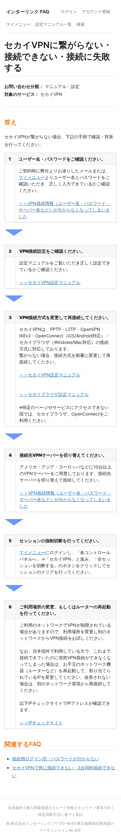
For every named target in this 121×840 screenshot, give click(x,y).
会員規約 (15, 807)
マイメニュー (18, 24)
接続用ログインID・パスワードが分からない (55, 758)
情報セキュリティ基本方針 (88, 807)
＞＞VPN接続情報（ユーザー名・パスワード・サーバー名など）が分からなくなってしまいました (64, 210)
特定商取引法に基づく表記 (60, 814)
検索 (81, 24)
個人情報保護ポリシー (44, 807)
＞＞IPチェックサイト (41, 722)
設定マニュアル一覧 (53, 24)
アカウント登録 (96, 11)
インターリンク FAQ (27, 12)
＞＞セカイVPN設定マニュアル (49, 282)
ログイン (69, 11)
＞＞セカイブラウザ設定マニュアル (54, 394)
